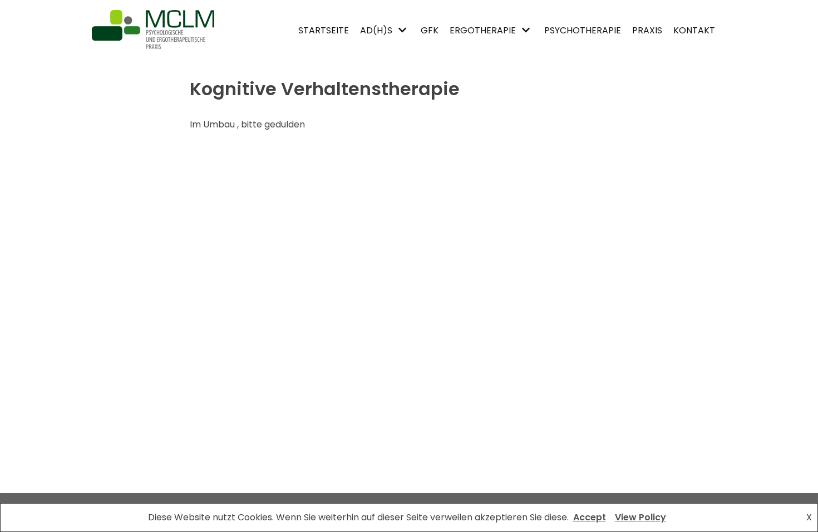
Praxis (647, 30)
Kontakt (694, 30)
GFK (429, 30)
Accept (589, 517)
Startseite (323, 30)
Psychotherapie (582, 30)
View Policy (640, 517)
